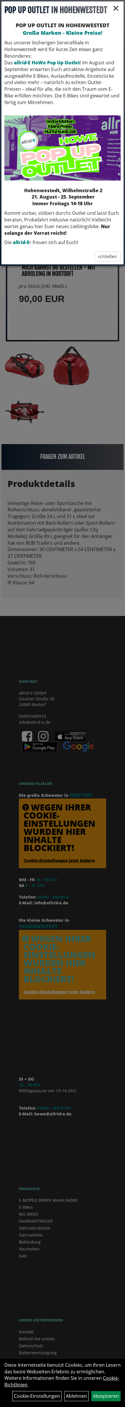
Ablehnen (76, 1396)
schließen (107, 256)
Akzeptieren (106, 1396)
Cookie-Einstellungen (37, 1396)
